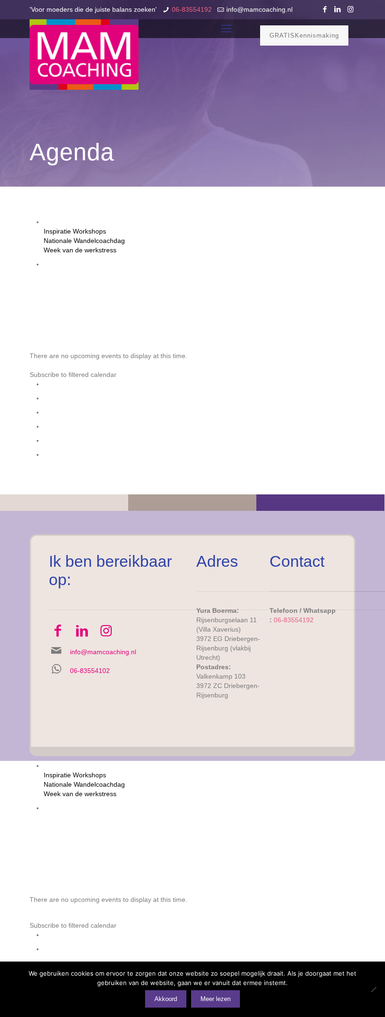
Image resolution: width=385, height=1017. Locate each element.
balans (68, 273)
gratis (187, 273)
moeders (72, 283)
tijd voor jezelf (179, 283)
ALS (51, 273)
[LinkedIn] (338, 9)
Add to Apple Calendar (77, 426)
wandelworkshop (299, 283)
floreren (166, 273)
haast (206, 273)
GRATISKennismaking (304, 35)
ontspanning (105, 283)
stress (148, 283)
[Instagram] (350, 9)
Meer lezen (215, 998)
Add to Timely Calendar (78, 384)
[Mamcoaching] (84, 54)
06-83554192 (192, 9)
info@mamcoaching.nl (259, 9)
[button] (73, 374)
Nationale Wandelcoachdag (84, 240)
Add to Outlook (66, 412)
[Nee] (373, 989)
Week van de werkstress (80, 250)
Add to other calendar (76, 440)
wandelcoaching (249, 283)
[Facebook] (325, 9)
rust (131, 283)
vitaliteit (212, 283)
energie (141, 273)
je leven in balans (242, 273)
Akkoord (165, 998)
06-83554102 (90, 670)
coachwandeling (104, 273)
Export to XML (65, 454)
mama (324, 273)
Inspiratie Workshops (75, 231)
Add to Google (65, 398)
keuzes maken (291, 273)
